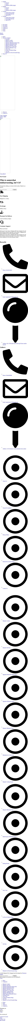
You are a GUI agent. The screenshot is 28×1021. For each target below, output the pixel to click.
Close (1, 978)
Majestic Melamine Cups (10, 47)
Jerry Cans (7, 49)
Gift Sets (7, 51)
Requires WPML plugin (10, 5)
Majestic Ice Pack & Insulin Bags (12, 52)
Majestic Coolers (9, 40)
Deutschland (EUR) (9, 14)
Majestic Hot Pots (9, 41)
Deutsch (7, 2)
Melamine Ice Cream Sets (10, 46)
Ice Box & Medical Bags (10, 50)
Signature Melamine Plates (11, 44)
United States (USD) (9, 12)
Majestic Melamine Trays (10, 45)
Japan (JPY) (8, 15)
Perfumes (7, 39)
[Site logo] (7, 109)
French (6, 4)
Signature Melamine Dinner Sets (12, 42)
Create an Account (4, 1016)
